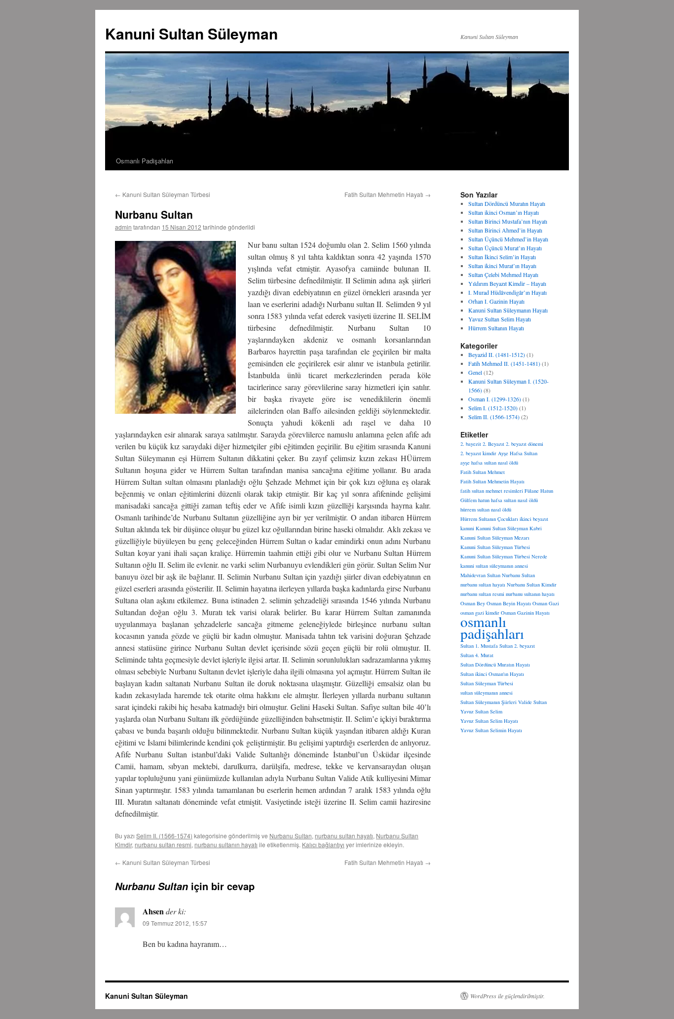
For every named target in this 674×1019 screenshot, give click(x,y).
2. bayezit (470, 443)
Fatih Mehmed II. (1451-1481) (504, 363)
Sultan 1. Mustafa (479, 645)
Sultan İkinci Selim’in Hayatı (502, 257)
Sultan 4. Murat (476, 655)
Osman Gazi (545, 603)
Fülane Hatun (538, 490)
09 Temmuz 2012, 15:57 (175, 923)
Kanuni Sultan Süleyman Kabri (509, 528)
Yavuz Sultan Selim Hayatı (499, 319)
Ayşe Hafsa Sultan (517, 453)
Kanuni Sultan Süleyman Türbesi (162, 194)
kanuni (467, 528)
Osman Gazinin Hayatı (525, 612)
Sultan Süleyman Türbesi (486, 683)
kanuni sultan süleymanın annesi (494, 565)
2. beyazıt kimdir (478, 453)
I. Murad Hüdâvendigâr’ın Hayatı (507, 292)
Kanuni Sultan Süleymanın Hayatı (508, 310)
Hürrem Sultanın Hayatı (496, 328)
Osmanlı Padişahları (144, 160)
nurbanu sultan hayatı (344, 835)
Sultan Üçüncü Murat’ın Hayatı (505, 248)
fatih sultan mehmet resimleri (491, 490)
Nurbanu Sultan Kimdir (532, 584)
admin (123, 227)
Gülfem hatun (474, 500)
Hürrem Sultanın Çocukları (489, 518)
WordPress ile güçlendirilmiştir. (507, 996)
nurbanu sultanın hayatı (226, 844)
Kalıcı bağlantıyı (323, 844)
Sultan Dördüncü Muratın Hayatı (506, 203)
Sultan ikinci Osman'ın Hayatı (492, 673)
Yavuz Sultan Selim (481, 711)
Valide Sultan (532, 702)
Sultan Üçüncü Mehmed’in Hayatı (508, 239)
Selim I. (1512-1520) (493, 408)
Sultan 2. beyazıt (517, 645)
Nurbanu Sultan (290, 835)
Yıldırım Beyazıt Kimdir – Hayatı (507, 283)
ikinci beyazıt (534, 518)
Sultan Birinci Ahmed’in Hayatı (505, 230)
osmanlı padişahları (492, 627)
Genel (475, 372)
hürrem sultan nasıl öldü (485, 509)
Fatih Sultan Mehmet (482, 472)
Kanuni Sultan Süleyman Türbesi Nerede (503, 556)
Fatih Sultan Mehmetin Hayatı (387, 194)
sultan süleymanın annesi (486, 692)
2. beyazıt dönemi (524, 443)
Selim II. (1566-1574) (164, 835)
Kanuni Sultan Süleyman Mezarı (494, 537)
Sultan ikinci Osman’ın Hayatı (503, 212)
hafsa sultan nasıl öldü (514, 500)
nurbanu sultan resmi (163, 844)
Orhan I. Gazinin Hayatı (496, 301)
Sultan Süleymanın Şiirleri (488, 702)
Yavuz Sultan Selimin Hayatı (491, 730)
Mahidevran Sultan (480, 575)
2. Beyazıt (493, 443)
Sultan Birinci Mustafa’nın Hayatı (507, 221)
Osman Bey (472, 603)
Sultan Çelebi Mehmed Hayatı (503, 274)
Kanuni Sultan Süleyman (191, 33)
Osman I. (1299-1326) (494, 399)
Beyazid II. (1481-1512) (496, 354)
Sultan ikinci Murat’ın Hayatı (502, 266)
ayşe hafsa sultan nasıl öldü (489, 462)
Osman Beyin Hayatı (509, 603)
